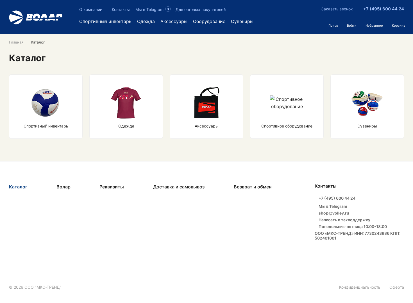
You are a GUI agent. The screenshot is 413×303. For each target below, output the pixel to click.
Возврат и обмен (252, 187)
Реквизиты (111, 187)
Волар (63, 187)
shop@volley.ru (333, 213)
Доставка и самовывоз (179, 187)
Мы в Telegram (332, 206)
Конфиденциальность (359, 287)
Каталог (18, 187)
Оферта (396, 287)
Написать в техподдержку (344, 219)
